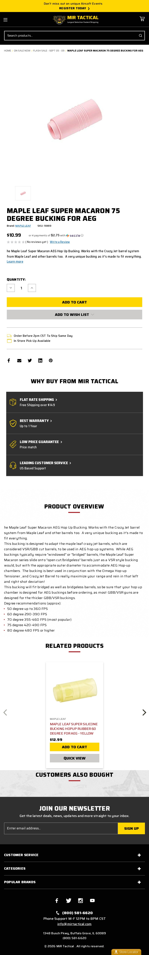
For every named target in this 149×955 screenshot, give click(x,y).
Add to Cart (74, 747)
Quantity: (16, 279)
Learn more (15, 261)
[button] (56, 235)
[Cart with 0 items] (142, 21)
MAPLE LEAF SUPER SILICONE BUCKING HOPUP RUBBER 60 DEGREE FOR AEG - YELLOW (74, 729)
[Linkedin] (40, 360)
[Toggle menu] (5, 19)
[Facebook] (9, 360)
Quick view (75, 758)
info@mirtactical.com (74, 924)
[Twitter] (30, 360)
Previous (5, 712)
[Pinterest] (51, 360)
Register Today (72, 8)
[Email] (19, 360)
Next (144, 712)
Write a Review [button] (60, 242)
